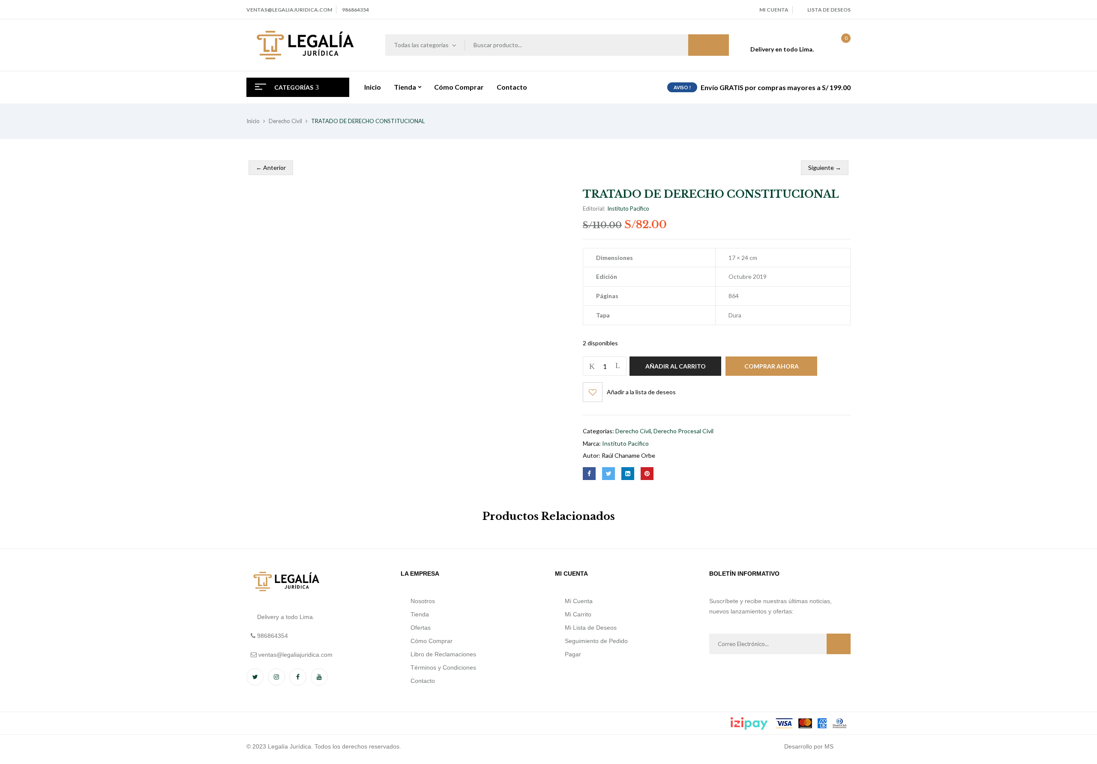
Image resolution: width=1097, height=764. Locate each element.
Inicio (253, 121)
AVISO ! (682, 87)
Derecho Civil (285, 121)
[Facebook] (589, 473)
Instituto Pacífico (628, 208)
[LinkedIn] (627, 473)
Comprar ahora (771, 366)
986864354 (355, 9)
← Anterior (271, 167)
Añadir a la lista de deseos (641, 392)
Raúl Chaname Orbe (628, 455)
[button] (837, 45)
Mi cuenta (773, 9)
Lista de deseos (829, 9)
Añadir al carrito (675, 366)
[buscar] (708, 45)
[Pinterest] (647, 473)
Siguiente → (824, 167)
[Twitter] (608, 473)
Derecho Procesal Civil (683, 431)
